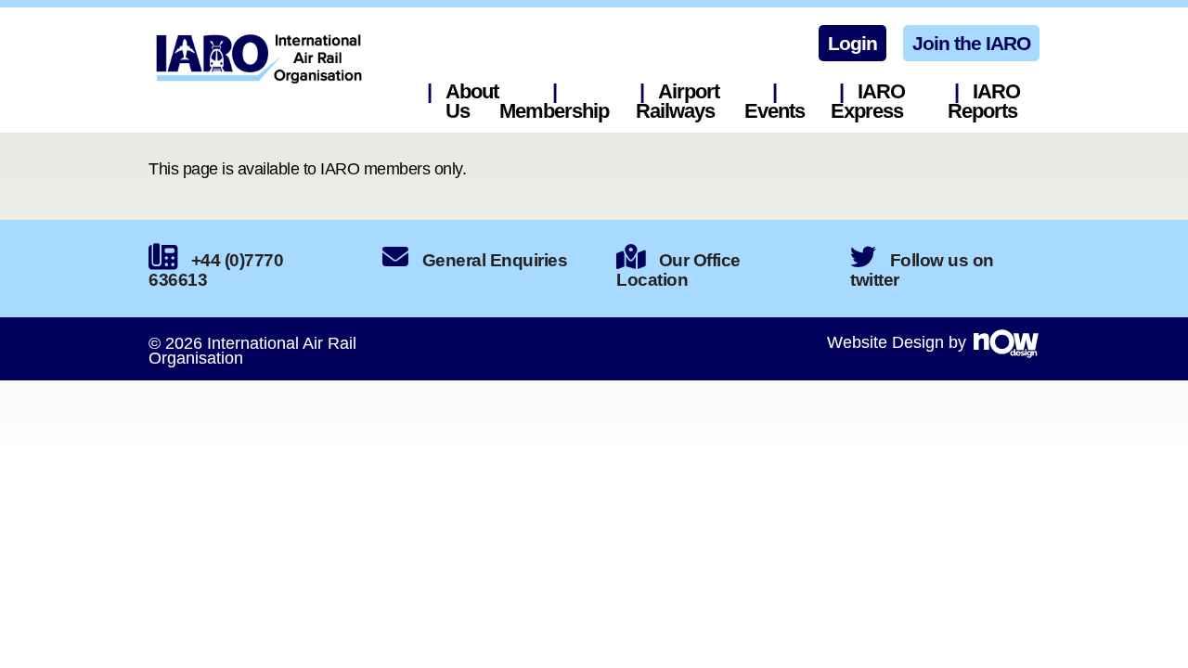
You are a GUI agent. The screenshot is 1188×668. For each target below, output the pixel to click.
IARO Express (868, 102)
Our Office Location (678, 269)
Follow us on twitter (922, 269)
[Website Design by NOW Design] (1005, 342)
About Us (472, 102)
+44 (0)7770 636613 (215, 269)
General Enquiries (495, 260)
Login (852, 43)
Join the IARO (971, 43)
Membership (554, 110)
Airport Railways (678, 102)
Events (774, 110)
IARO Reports (984, 102)
